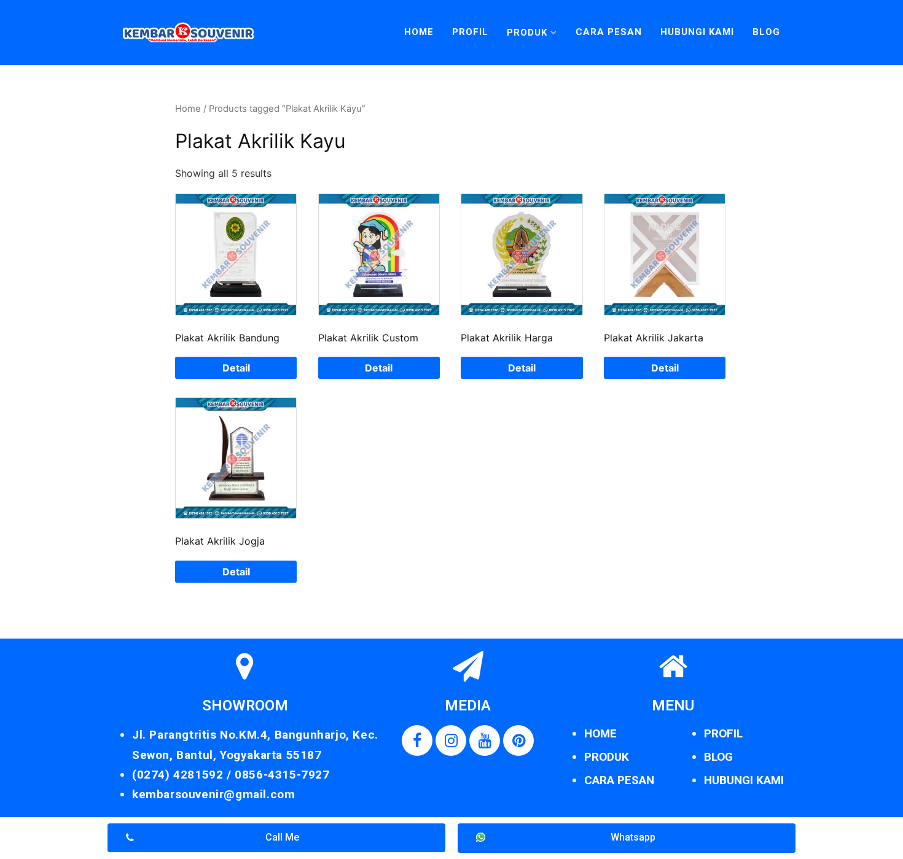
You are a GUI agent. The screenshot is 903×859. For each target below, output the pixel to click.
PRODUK (606, 757)
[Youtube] (484, 740)
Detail (236, 368)
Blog (766, 31)
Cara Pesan (609, 31)
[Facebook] (417, 740)
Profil (470, 31)
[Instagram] (451, 740)
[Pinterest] (518, 740)
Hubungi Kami (697, 31)
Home (419, 31)
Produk (527, 32)
